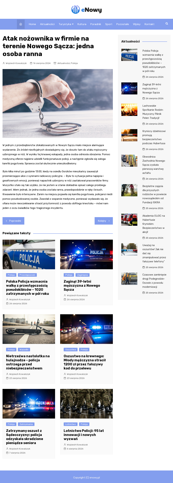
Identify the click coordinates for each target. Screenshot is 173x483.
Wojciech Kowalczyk (16, 63)
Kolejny (102, 221)
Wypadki (24, 349)
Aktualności (47, 24)
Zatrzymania (26, 424)
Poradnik (95, 24)
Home (32, 24)
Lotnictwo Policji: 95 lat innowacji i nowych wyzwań (84, 435)
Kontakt (149, 24)
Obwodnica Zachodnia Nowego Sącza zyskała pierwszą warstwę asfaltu (153, 164)
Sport (108, 24)
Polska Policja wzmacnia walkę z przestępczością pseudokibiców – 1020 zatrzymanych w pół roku (27, 287)
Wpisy (137, 24)
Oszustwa (70, 349)
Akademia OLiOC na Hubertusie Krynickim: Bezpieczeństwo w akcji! (153, 224)
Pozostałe (122, 24)
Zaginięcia (82, 275)
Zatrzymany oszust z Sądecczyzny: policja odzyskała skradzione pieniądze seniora (24, 437)
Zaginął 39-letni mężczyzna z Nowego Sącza (82, 285)
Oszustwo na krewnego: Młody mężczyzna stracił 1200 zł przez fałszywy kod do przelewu (85, 362)
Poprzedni (15, 221)
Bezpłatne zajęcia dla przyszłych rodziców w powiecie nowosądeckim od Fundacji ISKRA (154, 194)
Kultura (82, 24)
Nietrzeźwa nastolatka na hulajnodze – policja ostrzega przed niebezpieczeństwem (28, 362)
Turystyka (65, 24)
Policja (74, 63)
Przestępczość (27, 275)
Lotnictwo (70, 424)
